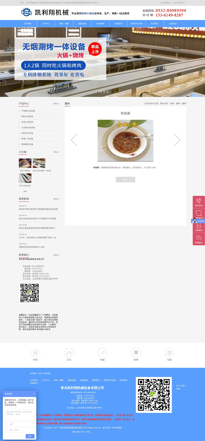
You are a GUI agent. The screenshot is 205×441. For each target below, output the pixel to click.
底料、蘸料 (64, 24)
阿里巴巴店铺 (137, 24)
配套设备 (82, 24)
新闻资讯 (118, 24)
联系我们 (155, 24)
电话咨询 (199, 205)
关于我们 (28, 24)
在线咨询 (199, 218)
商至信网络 (117, 428)
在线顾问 (199, 230)
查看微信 (199, 243)
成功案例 (100, 24)
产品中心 (46, 24)
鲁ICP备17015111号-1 (82, 432)
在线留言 (173, 24)
